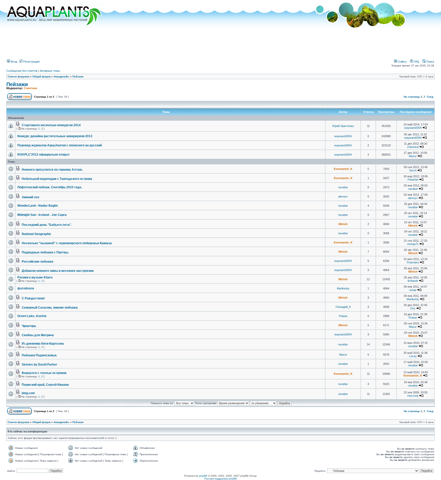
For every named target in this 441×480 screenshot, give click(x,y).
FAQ (416, 61)
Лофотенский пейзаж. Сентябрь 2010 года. (49, 187)
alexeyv (343, 196)
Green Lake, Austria (31, 316)
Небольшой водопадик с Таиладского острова (57, 179)
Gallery (402, 61)
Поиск (429, 61)
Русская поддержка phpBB (220, 478)
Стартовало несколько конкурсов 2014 (51, 125)
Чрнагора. (29, 326)
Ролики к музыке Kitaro (35, 277)
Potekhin (413, 179)
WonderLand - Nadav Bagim (37, 205)
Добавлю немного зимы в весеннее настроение (58, 271)
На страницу (412, 96)
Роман (343, 316)
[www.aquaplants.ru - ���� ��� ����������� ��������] (55, 27)
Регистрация (31, 61)
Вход (13, 61)
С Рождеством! (33, 298)
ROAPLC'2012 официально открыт (43, 154)
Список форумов (18, 76)
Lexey (413, 356)
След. (430, 96)
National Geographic (36, 234)
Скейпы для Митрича (38, 335)
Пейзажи (77, 76)
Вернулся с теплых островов (44, 373)
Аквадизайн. (61, 76)
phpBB (203, 475)
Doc (412, 308)
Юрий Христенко (343, 125)
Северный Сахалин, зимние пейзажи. (50, 307)
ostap (412, 289)
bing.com (28, 393)
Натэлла (412, 395)
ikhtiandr (413, 280)
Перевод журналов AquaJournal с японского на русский (59, 145)
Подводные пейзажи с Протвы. (45, 252)
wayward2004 (413, 127)
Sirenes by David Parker (39, 364)
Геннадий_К (343, 306)
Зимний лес (31, 197)
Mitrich (343, 224)
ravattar (343, 187)
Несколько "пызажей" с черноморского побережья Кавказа (67, 243)
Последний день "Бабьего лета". (47, 225)
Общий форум (41, 76)
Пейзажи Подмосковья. (39, 355)
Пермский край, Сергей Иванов (45, 385)
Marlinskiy (343, 288)
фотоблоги (25, 288)
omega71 (413, 243)
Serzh (412, 170)
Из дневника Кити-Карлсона (43, 343)
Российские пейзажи (37, 261)
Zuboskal (413, 146)
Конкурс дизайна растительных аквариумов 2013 (54, 136)
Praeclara (413, 262)
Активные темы (50, 70)
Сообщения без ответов (22, 70)
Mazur (413, 156)
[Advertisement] (220, 41)
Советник (30, 88)
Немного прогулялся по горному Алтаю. (52, 169)
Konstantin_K (343, 168)
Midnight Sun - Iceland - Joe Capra (42, 215)
